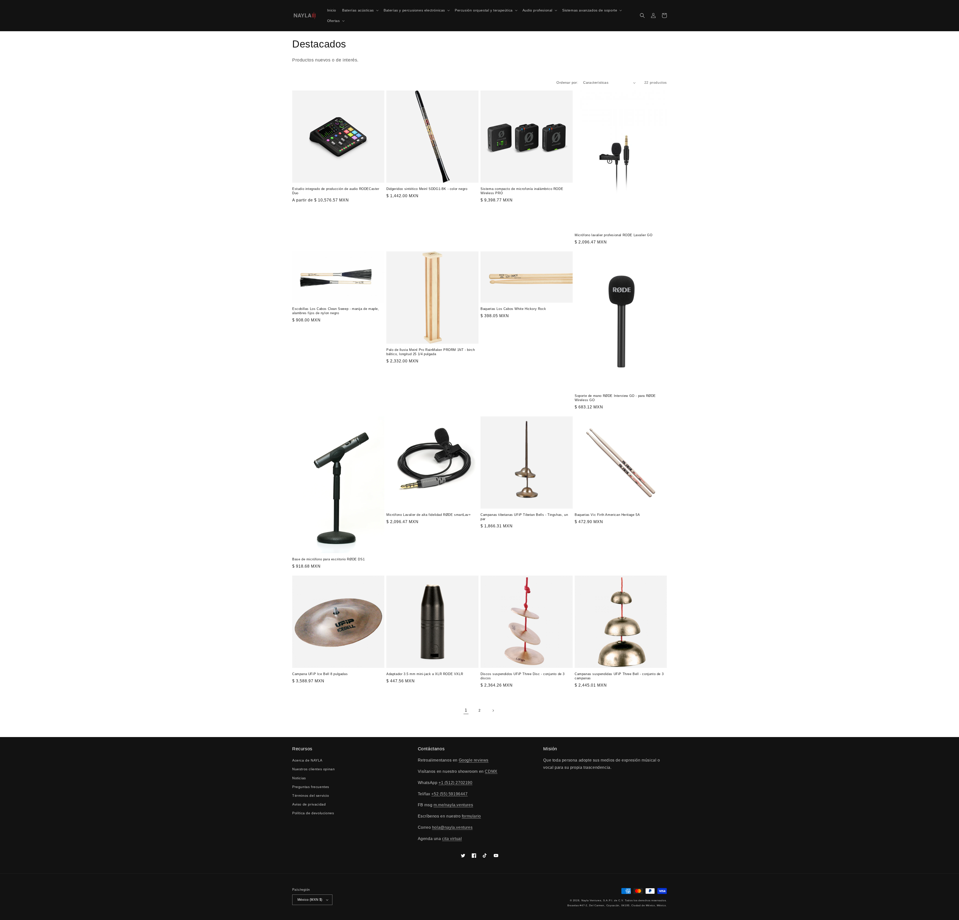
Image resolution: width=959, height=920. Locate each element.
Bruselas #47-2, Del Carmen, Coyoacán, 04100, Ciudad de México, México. (617, 905)
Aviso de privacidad (309, 804)
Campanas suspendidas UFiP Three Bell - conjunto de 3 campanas (619, 676)
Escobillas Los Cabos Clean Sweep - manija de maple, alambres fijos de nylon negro (335, 311)
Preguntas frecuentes (310, 787)
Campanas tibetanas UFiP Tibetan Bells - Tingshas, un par (524, 517)
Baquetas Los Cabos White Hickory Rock (513, 309)
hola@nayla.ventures (452, 827)
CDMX (491, 771)
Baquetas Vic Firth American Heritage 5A (607, 515)
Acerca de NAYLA (307, 760)
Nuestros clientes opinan (313, 769)
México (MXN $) (309, 900)
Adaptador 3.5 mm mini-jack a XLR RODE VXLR (424, 674)
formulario (471, 816)
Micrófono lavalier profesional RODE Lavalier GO (613, 235)
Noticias (299, 778)
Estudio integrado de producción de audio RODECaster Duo (335, 191)
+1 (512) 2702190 (456, 783)
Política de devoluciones (313, 813)
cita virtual (452, 839)
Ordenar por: (567, 82)
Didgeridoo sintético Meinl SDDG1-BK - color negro (426, 189)
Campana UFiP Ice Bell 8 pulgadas (320, 674)
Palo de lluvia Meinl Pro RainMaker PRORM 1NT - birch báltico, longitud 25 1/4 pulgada (430, 352)
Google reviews (473, 760)
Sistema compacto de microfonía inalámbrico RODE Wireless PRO (521, 191)
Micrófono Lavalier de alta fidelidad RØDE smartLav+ (428, 515)
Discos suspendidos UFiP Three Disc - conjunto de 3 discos (522, 676)
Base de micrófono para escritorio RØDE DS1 (328, 559)
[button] (360, 10)
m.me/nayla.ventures (453, 805)
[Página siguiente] (492, 710)
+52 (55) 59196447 (449, 794)
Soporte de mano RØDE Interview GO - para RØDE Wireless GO (615, 398)
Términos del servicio (310, 796)
